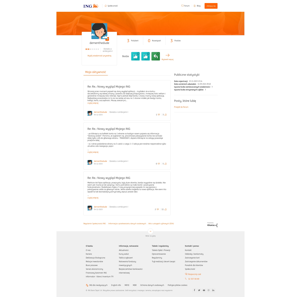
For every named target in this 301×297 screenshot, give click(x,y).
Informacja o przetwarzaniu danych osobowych (127, 223)
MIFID (127, 285)
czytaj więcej (92, 103)
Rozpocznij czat (194, 274)
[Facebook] (194, 290)
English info (116, 285)
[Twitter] (199, 290)
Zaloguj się (211, 6)
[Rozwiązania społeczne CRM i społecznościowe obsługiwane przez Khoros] (213, 224)
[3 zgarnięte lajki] (135, 56)
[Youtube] (204, 290)
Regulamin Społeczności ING (94, 223)
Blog (198, 6)
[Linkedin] (213, 290)
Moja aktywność (95, 72)
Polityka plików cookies (177, 285)
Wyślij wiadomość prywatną (99, 55)
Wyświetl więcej (167, 59)
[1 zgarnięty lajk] (145, 56)
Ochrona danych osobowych (152, 285)
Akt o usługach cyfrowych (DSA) (161, 223)
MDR (135, 285)
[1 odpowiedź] (155, 56)
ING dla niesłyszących (98, 285)
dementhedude (100, 112)
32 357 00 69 (193, 279)
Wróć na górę (150, 236)
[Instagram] (208, 290)
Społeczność (113, 6)
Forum (187, 6)
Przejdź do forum (181, 107)
